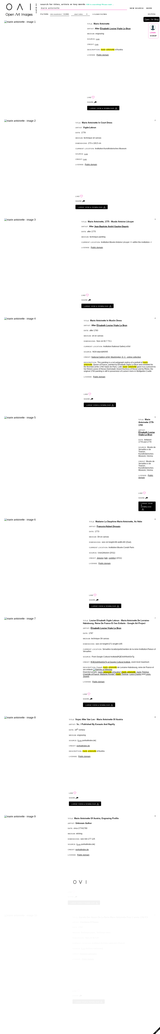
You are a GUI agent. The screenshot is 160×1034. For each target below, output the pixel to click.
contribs (112, 558)
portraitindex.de (83, 746)
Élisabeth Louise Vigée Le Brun (115, 28)
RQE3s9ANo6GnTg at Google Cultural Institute (110, 662)
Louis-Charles (135, 674)
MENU (36, 10)
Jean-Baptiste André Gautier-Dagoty (111, 226)
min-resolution (56, 14)
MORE (149, 8)
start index (78, 14)
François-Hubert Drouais (108, 526)
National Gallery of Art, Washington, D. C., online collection (116, 357)
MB (67, 14)
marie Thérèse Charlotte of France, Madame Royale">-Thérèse (116, 673)
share (90, 102)
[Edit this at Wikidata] (102, 669)
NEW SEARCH (137, 8)
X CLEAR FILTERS (100, 14)
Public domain (103, 55)
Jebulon (100, 558)
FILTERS (44, 14)
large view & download (102, 108)
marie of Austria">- (117, 672)
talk (106, 558)
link (98, 39)
